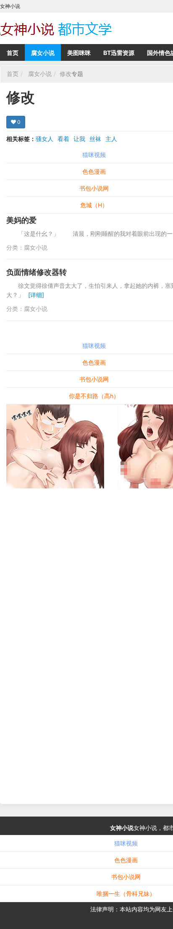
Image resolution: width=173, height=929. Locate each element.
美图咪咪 (79, 52)
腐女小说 (43, 52)
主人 (111, 138)
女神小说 (122, 827)
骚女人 (44, 138)
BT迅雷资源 (118, 52)
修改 (65, 73)
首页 (12, 52)
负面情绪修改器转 (36, 272)
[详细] (36, 294)
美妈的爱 (21, 220)
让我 (79, 138)
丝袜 (95, 138)
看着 (63, 138)
